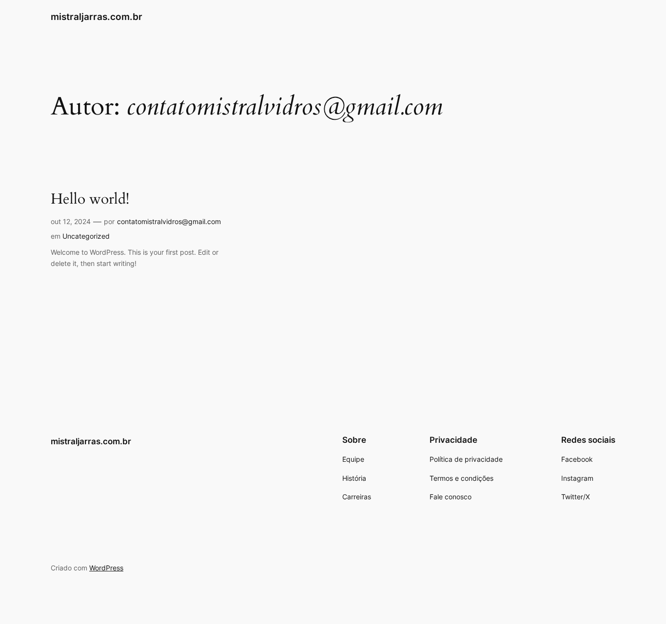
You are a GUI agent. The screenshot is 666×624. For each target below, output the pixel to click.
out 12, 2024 (71, 221)
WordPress (106, 568)
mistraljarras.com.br (96, 16)
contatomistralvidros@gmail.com (169, 221)
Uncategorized (86, 236)
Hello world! (90, 199)
